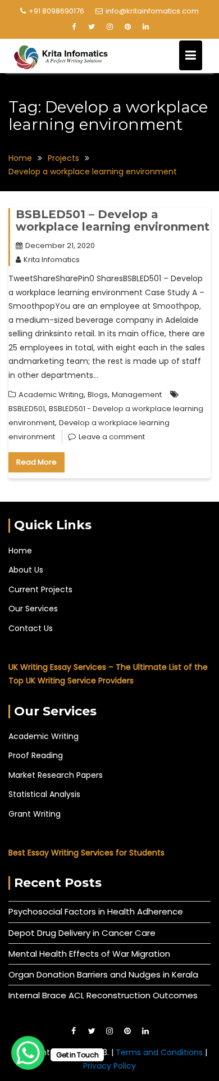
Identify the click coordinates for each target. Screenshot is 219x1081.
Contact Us (30, 628)
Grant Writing (34, 813)
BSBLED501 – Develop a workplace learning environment (112, 220)
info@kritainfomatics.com (152, 11)
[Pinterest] (127, 27)
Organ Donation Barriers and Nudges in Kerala (103, 974)
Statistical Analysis (44, 794)
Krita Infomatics (52, 259)
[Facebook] (74, 27)
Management (137, 394)
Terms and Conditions (160, 1052)
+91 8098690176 (56, 11)
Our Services (33, 608)
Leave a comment (112, 436)
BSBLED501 (26, 408)
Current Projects (40, 589)
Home (20, 550)
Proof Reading (35, 755)
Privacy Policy (109, 1065)
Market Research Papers (55, 775)
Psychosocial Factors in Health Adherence (95, 911)
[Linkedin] (145, 27)
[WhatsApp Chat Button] (28, 1053)
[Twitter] (92, 27)
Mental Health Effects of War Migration (89, 954)
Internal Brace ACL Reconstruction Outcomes (103, 995)
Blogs (98, 394)
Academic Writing (51, 394)
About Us (25, 569)
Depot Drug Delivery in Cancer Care (82, 933)
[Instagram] (109, 27)
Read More (36, 462)
